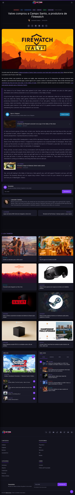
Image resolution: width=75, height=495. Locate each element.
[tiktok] (57, 432)
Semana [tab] (52, 357)
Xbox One (50, 9)
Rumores (4, 473)
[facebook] (60, 432)
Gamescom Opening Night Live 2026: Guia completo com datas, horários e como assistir (59, 364)
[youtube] (53, 432)
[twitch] (64, 432)
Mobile (40, 455)
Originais (4, 447)
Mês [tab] (60, 357)
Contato (41, 465)
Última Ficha (8, 492)
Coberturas (4, 470)
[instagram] (49, 432)
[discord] (68, 432)
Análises (4, 444)
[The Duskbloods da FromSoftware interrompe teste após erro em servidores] (45, 369)
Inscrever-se (67, 191)
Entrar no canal (64, 114)
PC (21, 9)
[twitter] (46, 432)
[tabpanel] (56, 376)
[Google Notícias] (71, 432)
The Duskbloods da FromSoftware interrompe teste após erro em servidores (59, 370)
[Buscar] (71, 2)
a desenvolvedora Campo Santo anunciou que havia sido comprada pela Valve (40, 72)
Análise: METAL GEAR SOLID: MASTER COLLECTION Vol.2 (57, 377)
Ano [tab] (68, 357)
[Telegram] (39, 25)
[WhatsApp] (28, 25)
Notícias (4, 450)
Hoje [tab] (43, 357)
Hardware (4, 465)
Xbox (44, 9)
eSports (4, 467)
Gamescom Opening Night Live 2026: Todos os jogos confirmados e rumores (59, 383)
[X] (32, 25)
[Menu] (3, 2)
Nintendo (16, 9)
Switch (39, 9)
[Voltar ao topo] (71, 491)
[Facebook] (35, 25)
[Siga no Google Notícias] (42, 25)
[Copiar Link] (46, 25)
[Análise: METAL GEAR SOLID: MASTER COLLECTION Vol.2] (45, 376)
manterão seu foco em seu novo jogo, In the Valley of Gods (19, 83)
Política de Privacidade (44, 467)
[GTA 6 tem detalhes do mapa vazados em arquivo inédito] (45, 389)
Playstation (28, 9)
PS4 (34, 9)
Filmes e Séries (5, 475)
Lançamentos (5, 452)
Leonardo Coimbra (35, 20)
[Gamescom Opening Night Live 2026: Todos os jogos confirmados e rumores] (45, 382)
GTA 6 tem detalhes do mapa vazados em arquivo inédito (58, 390)
